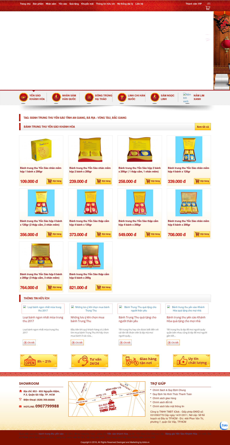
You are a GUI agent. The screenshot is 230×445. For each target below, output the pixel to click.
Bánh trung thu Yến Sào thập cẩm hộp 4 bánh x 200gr (138, 222)
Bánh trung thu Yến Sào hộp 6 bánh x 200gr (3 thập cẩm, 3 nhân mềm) (41, 275)
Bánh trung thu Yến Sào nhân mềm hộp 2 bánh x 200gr (90, 169)
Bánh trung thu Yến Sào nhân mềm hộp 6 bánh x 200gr (188, 222)
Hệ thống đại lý (125, 3)
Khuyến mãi (87, 3)
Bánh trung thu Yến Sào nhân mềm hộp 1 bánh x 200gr (40, 169)
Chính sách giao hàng (164, 398)
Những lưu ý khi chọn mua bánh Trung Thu (87, 319)
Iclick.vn (146, 442)
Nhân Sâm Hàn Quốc (69, 97)
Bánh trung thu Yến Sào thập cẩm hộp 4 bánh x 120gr (89, 222)
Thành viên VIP (194, 3)
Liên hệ (139, 3)
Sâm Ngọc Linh (167, 97)
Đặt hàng (57, 180)
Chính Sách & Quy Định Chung (169, 390)
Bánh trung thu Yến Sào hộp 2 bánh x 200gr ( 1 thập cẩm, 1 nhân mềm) (140, 169)
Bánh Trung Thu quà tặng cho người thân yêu (137, 319)
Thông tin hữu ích (105, 3)
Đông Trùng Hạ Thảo (103, 97)
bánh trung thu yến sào (51, 433)
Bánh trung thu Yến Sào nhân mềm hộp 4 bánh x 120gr (188, 169)
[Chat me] (224, 425)
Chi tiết (31, 342)
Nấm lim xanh (199, 97)
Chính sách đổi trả (162, 402)
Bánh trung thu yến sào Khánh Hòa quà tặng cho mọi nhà (186, 319)
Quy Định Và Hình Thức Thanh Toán (172, 394)
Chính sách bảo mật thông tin (168, 406)
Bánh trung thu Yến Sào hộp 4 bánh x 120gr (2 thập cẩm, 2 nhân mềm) (41, 222)
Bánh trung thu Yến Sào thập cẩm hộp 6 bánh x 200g (89, 275)
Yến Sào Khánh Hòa (37, 97)
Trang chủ (25, 3)
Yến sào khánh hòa (117, 433)
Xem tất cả (203, 126)
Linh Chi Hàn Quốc (136, 97)
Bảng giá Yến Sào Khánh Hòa (181, 433)
